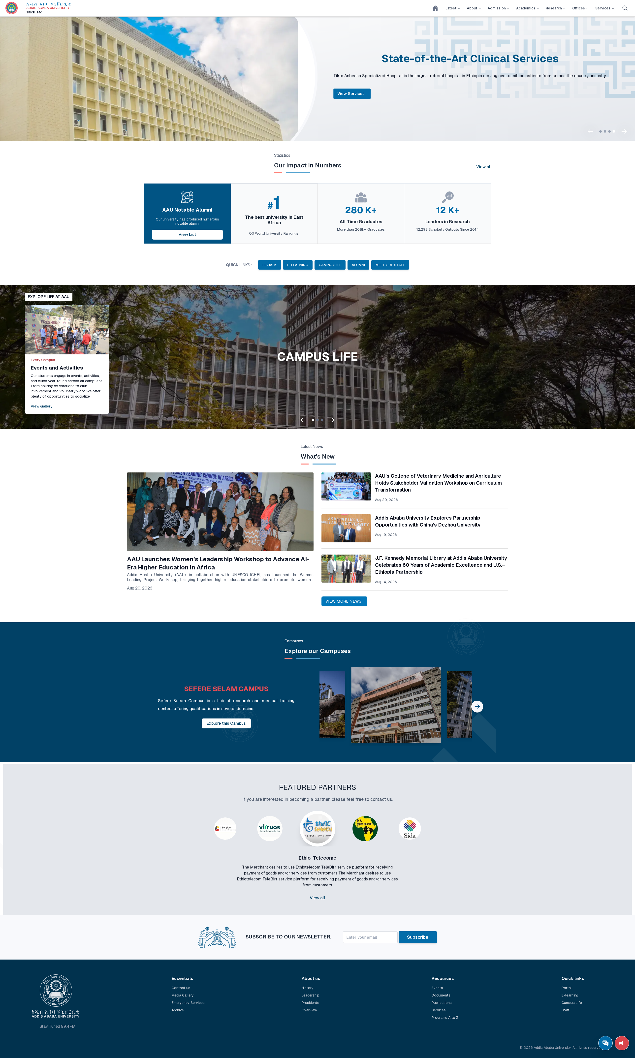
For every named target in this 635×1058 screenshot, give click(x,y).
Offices (578, 8)
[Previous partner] (196, 866)
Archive (178, 1008)
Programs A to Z (445, 1016)
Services (602, 8)
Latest (450, 8)
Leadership (310, 993)
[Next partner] (439, 866)
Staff (566, 1008)
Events (437, 986)
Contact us (181, 986)
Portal (343, 102)
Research (554, 8)
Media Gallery (183, 993)
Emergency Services (188, 1001)
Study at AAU (375, 102)
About (472, 8)
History (308, 986)
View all (484, 166)
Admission (497, 8)
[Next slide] (624, 131)
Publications (442, 1001)
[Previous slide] (590, 131)
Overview (309, 1008)
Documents (441, 993)
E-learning (570, 993)
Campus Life (572, 1001)
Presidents (310, 1001)
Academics (525, 8)
